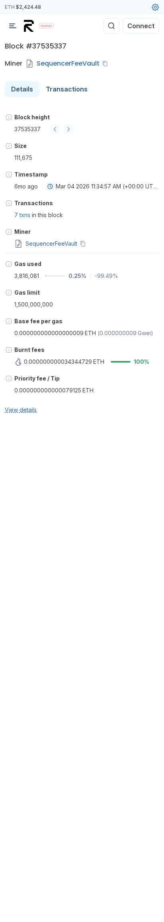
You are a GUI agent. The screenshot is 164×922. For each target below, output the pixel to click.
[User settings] (155, 7)
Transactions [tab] (67, 89)
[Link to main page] (30, 26)
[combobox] (50, 186)
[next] (68, 129)
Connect (140, 26)
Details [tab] (22, 89)
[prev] (55, 129)
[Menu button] (13, 26)
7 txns (22, 215)
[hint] (9, 117)
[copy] (107, 64)
